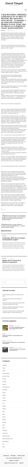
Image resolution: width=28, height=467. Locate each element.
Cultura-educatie (5, 373)
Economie (11, 347)
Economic (4, 378)
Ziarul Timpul (14, 3)
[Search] (24, 282)
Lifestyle (11, 325)
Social (3, 334)
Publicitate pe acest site (11, 463)
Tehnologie (4, 430)
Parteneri (13, 455)
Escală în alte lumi (6, 387)
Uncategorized (5, 441)
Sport (3, 427)
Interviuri (4, 400)
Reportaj (4, 419)
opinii (3, 411)
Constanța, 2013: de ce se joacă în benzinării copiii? (13, 239)
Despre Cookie (21, 455)
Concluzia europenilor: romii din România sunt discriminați (12, 336)
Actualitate (4, 365)
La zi (3, 340)
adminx (4, 209)
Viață (3, 446)
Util (3, 444)
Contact (21, 463)
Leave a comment (12, 329)
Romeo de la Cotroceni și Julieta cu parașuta (11, 261)
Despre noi (6, 455)
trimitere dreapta (5, 436)
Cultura (3, 370)
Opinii (3, 414)
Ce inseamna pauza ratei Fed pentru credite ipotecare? (17, 350)
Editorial (3, 30)
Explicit (3, 392)
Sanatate (4, 422)
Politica (3, 417)
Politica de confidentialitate (14, 458)
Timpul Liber (5, 433)
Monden (4, 408)
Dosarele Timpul (5, 376)
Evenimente (4, 389)
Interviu (4, 398)
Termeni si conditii (14, 460)
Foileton (4, 395)
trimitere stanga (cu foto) (7, 438)
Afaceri (3, 368)
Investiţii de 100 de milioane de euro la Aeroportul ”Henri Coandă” (13, 343)
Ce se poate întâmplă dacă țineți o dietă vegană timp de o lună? (16, 328)
